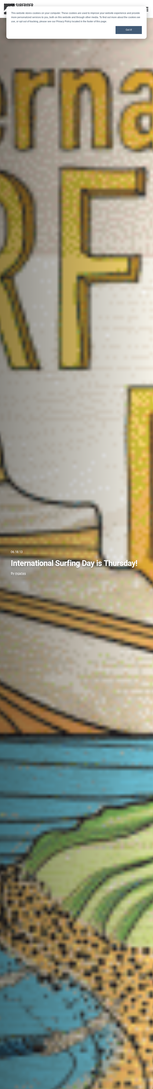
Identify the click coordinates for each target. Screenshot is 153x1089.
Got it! (129, 29)
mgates (20, 573)
